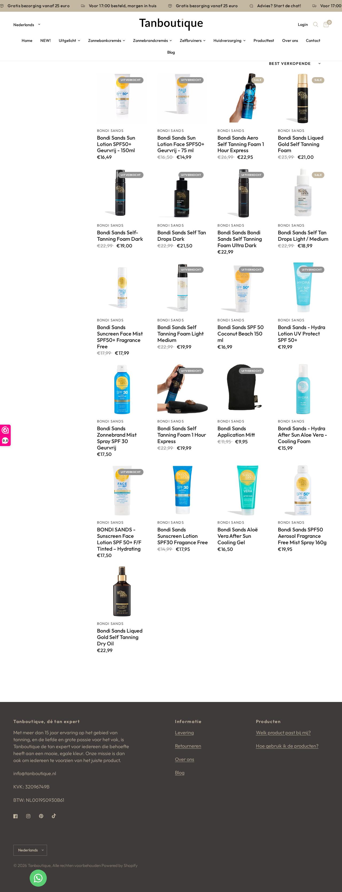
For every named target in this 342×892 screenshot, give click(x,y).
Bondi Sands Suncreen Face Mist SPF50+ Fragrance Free (120, 336)
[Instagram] (32, 816)
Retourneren (188, 746)
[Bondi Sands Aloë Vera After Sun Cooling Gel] (242, 490)
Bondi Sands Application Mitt (236, 431)
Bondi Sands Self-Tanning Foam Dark (120, 235)
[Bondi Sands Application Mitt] (242, 389)
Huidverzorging (227, 40)
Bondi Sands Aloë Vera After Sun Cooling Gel (237, 535)
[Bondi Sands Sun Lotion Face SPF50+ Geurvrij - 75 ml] (182, 98)
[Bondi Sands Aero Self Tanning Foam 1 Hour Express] (242, 98)
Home (27, 40)
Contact (313, 40)
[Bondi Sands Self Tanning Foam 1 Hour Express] (182, 389)
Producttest (264, 40)
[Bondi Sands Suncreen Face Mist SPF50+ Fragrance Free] (122, 287)
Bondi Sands (110, 130)
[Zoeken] (315, 24)
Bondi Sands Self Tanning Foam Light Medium (180, 333)
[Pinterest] (45, 816)
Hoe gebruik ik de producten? (287, 746)
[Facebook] (19, 816)
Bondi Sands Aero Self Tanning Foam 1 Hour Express (240, 144)
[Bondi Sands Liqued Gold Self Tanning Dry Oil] (122, 591)
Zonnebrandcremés (150, 40)
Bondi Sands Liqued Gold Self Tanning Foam (300, 144)
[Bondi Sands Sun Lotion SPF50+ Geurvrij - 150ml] (122, 98)
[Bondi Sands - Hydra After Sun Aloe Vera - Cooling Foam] (303, 389)
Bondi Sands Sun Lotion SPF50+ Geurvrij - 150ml (116, 144)
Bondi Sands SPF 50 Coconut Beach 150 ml (240, 333)
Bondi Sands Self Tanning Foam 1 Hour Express (181, 434)
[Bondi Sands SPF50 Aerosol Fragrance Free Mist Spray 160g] (303, 490)
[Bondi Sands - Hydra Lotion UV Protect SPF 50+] (303, 287)
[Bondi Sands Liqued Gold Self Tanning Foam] (303, 98)
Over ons (290, 40)
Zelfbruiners (190, 40)
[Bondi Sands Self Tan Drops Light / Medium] (303, 193)
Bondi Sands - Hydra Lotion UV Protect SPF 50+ (301, 333)
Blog (171, 52)
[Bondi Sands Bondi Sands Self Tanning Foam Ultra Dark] (242, 193)
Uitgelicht (67, 40)
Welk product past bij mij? (283, 732)
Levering (184, 732)
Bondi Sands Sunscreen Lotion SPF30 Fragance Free (182, 535)
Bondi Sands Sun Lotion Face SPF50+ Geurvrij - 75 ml (180, 144)
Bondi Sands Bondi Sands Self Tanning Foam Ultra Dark (239, 238)
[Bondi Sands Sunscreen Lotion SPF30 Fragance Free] (182, 490)
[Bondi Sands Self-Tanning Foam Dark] (122, 193)
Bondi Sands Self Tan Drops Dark (181, 235)
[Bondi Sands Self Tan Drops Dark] (182, 193)
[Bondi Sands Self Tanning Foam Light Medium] (182, 287)
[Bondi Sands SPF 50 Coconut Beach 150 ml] (242, 287)
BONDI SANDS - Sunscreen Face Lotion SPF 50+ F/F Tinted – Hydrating (119, 539)
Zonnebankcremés (104, 40)
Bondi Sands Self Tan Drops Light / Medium (303, 235)
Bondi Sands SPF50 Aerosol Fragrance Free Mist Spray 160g (302, 535)
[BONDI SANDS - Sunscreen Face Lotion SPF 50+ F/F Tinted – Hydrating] (122, 490)
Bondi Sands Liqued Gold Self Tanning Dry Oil (119, 636)
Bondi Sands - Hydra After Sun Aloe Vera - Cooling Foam (302, 434)
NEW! (45, 40)
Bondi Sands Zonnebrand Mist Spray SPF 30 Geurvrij (117, 438)
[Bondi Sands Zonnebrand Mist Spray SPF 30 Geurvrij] (122, 389)
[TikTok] (58, 816)
